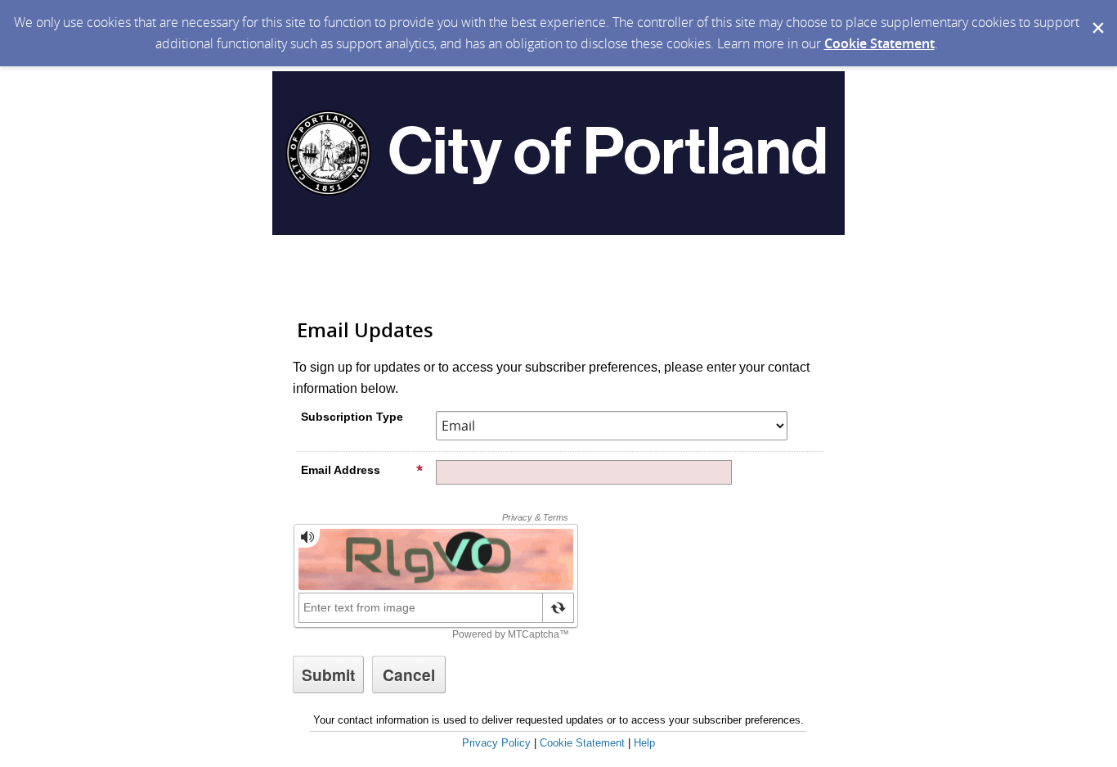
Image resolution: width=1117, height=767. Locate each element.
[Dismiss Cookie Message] (1096, 15)
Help (644, 743)
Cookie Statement (879, 43)
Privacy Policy (496, 743)
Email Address (340, 469)
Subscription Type (352, 416)
